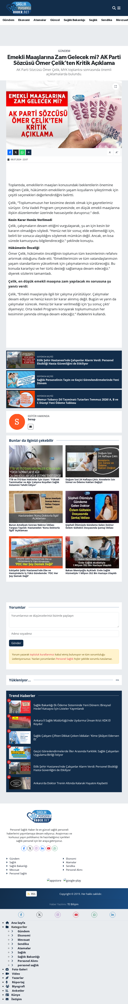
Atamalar (40, 20)
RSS (32, 894)
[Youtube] (48, 848)
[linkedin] (113, 915)
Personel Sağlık (64, 658)
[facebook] (21, 915)
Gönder (16, 643)
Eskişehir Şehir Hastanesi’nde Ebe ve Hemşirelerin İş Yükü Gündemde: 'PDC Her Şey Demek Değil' (33, 573)
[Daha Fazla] (28, 152)
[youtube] (76, 915)
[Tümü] (117, 680)
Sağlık (93, 20)
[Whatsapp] (55, 848)
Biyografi (18, 986)
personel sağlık (28, 965)
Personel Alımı (74, 869)
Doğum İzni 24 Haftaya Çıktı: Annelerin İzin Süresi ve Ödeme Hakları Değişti (90, 481)
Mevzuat (14, 869)
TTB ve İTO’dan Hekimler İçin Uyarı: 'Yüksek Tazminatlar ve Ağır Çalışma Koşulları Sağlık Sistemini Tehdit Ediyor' (34, 482)
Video (15, 974)
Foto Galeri (19, 969)
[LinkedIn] (42, 848)
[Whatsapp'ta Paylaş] (22, 152)
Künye (15, 995)
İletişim (16, 999)
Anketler (17, 991)
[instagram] (58, 915)
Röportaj (17, 982)
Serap (31, 419)
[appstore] (54, 880)
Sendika (106, 20)
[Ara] (114, 8)
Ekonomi (24, 20)
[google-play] (72, 880)
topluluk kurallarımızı (42, 654)
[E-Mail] (30, 426)
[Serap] (17, 421)
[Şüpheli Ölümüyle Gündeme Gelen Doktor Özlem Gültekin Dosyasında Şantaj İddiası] (92, 506)
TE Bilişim (72, 904)
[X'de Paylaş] (16, 152)
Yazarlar (17, 978)
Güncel (55, 20)
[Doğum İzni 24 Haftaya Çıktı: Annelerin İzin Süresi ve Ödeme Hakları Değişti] (92, 461)
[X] (30, 848)
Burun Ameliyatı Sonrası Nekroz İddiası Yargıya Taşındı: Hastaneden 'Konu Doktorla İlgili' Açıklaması (34, 527)
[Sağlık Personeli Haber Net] (18, 8)
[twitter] (39, 915)
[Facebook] (24, 848)
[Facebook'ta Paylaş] (10, 152)
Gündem (8, 20)
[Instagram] (36, 848)
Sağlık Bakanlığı (74, 20)
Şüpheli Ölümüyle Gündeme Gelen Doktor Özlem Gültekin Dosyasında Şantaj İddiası (90, 526)
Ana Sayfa (18, 923)
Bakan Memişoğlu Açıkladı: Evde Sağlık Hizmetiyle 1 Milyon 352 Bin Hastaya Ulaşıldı (91, 572)
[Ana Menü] (118, 8)
